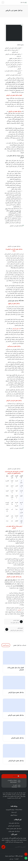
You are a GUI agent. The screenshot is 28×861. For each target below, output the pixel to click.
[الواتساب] (25, 858)
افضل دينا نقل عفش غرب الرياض (13, 48)
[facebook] (19, 802)
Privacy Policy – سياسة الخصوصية (14, 809)
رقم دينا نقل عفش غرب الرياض (13, 75)
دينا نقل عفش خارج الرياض (16, 760)
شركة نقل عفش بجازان (14, 831)
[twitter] (15, 802)
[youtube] (12, 802)
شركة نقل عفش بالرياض (14, 825)
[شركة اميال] (23, 2)
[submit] (3, 847)
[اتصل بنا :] (25, 854)
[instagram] (9, 802)
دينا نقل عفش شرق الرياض (16, 692)
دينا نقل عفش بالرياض (13, 300)
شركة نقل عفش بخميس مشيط (14, 828)
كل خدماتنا (14, 812)
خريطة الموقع (14, 815)
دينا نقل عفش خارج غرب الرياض (13, 62)
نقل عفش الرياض (16, 328)
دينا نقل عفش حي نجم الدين (14, 60)
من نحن (11, 858)
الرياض (19, 610)
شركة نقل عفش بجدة (14, 823)
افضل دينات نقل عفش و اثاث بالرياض (15, 668)
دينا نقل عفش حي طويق (15, 58)
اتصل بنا (16, 858)
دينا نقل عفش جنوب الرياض (16, 715)
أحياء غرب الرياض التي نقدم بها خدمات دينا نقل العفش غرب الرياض (13, 66)
